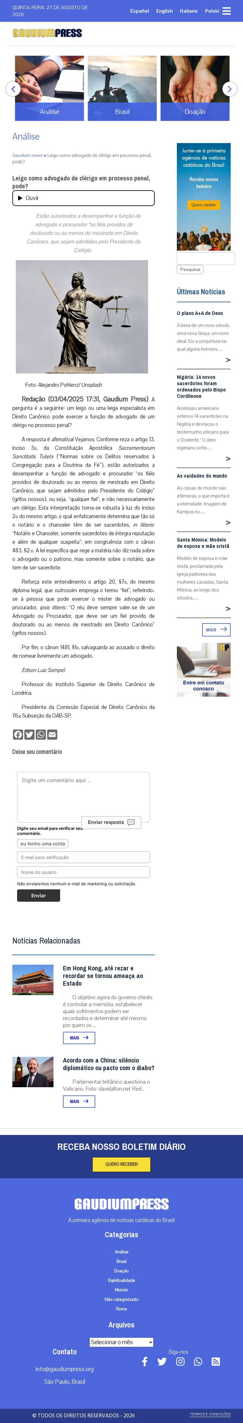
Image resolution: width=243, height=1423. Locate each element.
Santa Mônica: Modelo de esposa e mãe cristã (203, 543)
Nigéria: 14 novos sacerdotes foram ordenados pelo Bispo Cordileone (201, 386)
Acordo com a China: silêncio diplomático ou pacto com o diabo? (108, 1064)
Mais (75, 1038)
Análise (26, 136)
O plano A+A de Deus (200, 313)
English (164, 11)
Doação (121, 1271)
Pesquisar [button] (190, 269)
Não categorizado (122, 1299)
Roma (121, 1309)
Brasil (121, 1261)
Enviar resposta (106, 822)
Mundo (121, 1290)
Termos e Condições (210, 1414)
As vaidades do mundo (202, 476)
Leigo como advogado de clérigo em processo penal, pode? (81, 182)
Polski (212, 11)
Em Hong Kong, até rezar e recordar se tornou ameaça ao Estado (103, 975)
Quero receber (121, 1164)
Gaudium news (27, 155)
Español (139, 11)
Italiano (189, 11)
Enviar (38, 896)
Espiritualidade (121, 1280)
